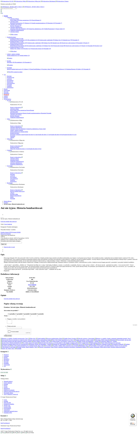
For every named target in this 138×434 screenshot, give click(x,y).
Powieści (98, 45)
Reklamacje (7, 388)
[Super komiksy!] (10, 65)
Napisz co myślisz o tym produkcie (16, 319)
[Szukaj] (16, 8)
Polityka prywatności (9, 390)
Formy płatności (8, 383)
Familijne (12, 180)
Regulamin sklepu (8, 393)
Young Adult (60, 29)
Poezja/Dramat (36, 20)
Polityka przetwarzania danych (11, 391)
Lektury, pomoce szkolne (16, 130)
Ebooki (6, 357)
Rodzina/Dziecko (72, 69)
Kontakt (6, 384)
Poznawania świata (37, 48)
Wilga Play (13, 148)
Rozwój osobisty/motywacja (15, 69)
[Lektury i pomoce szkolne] (9, 58)
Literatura (6, 356)
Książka (3, 232)
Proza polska (14, 20)
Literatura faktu (14, 111)
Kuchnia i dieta (47, 69)
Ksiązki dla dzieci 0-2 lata (31, 134)
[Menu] (135, 414)
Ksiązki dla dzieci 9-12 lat (69, 134)
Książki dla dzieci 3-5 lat (44, 134)
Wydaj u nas (7, 405)
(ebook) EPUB (9, 232)
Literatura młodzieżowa (16, 127)
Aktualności (7, 409)
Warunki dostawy (8, 381)
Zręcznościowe (14, 178)
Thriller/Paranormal (50, 29)
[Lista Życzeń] (1, 11)
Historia (28, 23)
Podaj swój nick (11, 326)
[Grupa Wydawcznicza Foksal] (22, 6)
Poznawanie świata (59, 45)
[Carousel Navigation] (69, 217)
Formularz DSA (8, 412)
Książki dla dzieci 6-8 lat (56, 134)
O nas (5, 399)
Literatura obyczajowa (15, 114)
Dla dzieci (11, 62)
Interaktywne (67, 40)
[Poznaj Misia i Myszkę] (13, 51)
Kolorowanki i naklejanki (47, 40)
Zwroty (6, 387)
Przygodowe (13, 177)
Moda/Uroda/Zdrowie (59, 69)
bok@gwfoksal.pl (5, 423)
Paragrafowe (13, 181)
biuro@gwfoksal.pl (5, 428)
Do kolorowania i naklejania (35, 45)
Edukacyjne (58, 40)
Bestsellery (6, 359)
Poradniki (12, 136)
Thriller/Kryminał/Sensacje (17, 117)
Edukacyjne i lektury (16, 48)
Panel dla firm (7, 402)
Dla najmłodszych (33, 40)
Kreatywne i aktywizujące (69, 43)
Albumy (27, 69)
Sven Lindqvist (8, 224)
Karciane (12, 174)
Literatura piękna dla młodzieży (19, 29)
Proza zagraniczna (25, 20)
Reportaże (51, 23)
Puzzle (86, 43)
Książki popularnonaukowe (39, 23)
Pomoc (5, 385)
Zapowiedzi (7, 364)
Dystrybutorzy (7, 408)
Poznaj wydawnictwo (15, 107)
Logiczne (12, 175)
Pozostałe (58, 23)
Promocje (6, 354)
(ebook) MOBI (17, 232)
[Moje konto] (1, 10)
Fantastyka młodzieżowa (36, 29)
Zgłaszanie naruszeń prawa (10, 411)
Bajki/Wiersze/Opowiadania (18, 40)
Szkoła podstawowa (13, 55)
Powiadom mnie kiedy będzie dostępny (10, 241)
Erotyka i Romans (15, 26)
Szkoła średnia (25, 55)
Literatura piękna (14, 109)
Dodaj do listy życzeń (9, 247)
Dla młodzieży (20, 62)
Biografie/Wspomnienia (17, 23)
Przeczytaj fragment (6, 233)
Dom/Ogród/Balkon (36, 69)
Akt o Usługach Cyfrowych (11, 394)
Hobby (80, 69)
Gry (5, 366)
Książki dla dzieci (14, 133)
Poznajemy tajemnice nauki (17, 134)
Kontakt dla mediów (9, 404)
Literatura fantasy (14, 160)
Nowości (6, 362)
